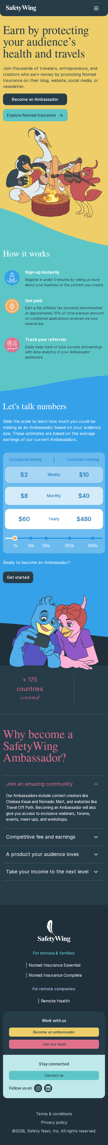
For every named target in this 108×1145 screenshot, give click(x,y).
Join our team (54, 1044)
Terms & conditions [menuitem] (54, 1113)
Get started (18, 577)
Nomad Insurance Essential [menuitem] (54, 965)
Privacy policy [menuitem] (54, 1122)
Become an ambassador (54, 1032)
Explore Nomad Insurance (31, 115)
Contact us (54, 1075)
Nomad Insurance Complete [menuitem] (55, 975)
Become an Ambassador (35, 99)
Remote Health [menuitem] (55, 1000)
